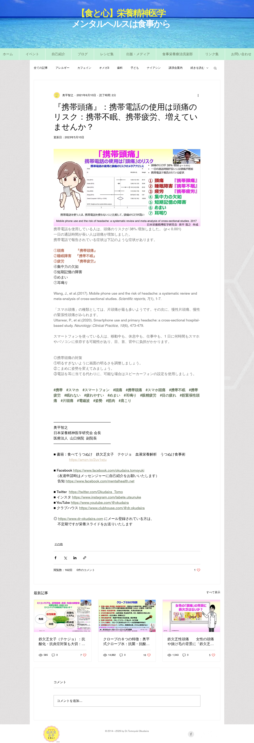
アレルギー (62, 67)
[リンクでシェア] (85, 558)
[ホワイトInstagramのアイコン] (214, 734)
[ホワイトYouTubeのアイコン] (206, 734)
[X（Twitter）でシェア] (65, 558)
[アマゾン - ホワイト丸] (183, 734)
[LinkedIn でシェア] (75, 558)
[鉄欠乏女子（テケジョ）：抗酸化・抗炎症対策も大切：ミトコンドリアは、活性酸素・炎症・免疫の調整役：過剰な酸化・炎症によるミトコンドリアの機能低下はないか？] (62, 616)
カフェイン (84, 67)
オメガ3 (104, 67)
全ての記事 (41, 67)
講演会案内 (176, 67)
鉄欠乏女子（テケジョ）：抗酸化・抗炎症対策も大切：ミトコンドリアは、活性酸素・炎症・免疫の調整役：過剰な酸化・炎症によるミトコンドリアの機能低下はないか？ (62, 641)
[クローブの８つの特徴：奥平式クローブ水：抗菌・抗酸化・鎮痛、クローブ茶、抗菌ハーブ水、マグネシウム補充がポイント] (127, 616)
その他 (58, 544)
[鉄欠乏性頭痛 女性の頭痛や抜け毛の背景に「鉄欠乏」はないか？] (191, 616)
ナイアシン (154, 67)
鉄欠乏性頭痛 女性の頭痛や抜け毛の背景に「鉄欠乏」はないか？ (190, 641)
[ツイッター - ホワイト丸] (198, 734)
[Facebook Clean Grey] (191, 734)
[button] (107, 54)
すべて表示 (213, 592)
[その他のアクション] (198, 95)
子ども (135, 67)
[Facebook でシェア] (55, 558)
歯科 (120, 67)
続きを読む (197, 67)
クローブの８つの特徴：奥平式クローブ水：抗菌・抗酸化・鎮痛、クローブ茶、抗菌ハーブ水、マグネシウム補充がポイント (126, 641)
